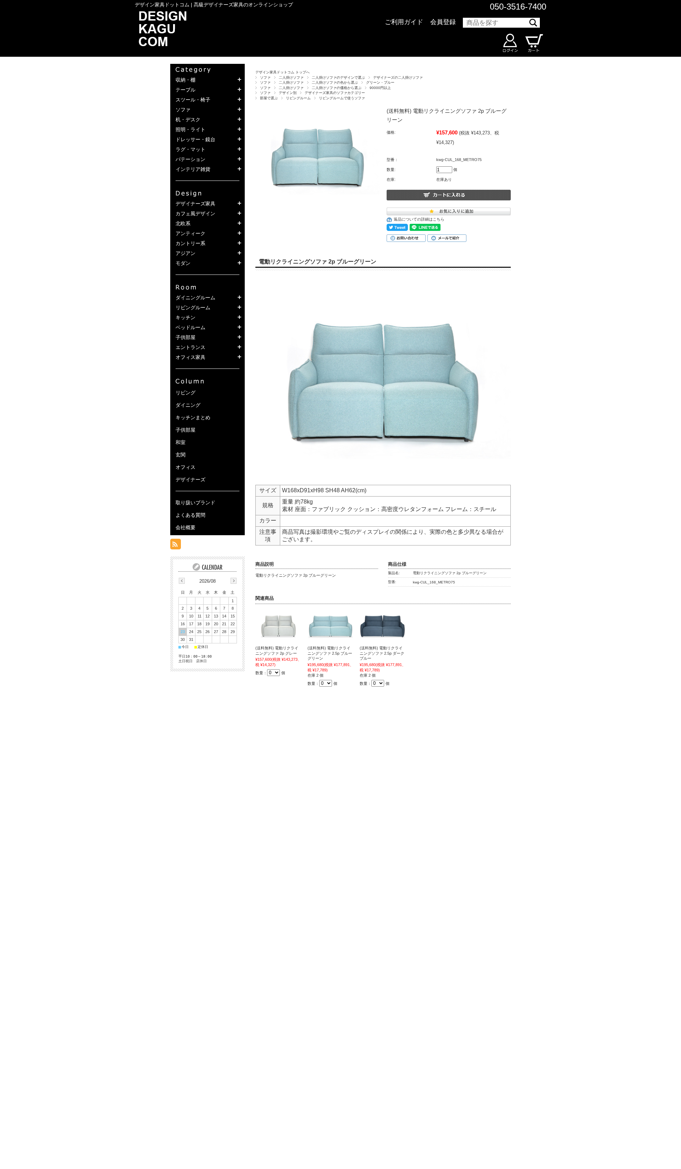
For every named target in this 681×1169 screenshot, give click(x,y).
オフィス (185, 467)
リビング (185, 392)
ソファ (265, 77)
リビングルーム (298, 98)
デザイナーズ (190, 479)
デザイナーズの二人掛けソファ (398, 77)
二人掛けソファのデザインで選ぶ (338, 77)
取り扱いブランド (195, 502)
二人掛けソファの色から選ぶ (335, 82)
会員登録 (443, 22)
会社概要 (185, 527)
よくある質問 (190, 515)
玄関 (181, 455)
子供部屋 (185, 430)
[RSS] (175, 546)
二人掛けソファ (291, 77)
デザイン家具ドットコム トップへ (282, 72)
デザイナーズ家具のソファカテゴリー (335, 93)
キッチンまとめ (193, 417)
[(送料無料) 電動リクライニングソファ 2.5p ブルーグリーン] (331, 625)
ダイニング (188, 405)
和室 (181, 442)
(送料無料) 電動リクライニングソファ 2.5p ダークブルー (382, 653)
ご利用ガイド (404, 22)
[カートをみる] (533, 43)
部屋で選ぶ (269, 98)
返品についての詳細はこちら (419, 219)
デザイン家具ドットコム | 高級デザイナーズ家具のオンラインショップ (214, 4)
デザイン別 (288, 93)
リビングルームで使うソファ (342, 98)
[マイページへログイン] (510, 43)
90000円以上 (380, 88)
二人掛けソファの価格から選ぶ (336, 88)
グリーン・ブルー (380, 82)
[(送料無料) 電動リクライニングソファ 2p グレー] (278, 625)
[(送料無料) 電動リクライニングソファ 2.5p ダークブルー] (383, 625)
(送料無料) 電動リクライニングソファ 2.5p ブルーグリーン (330, 653)
